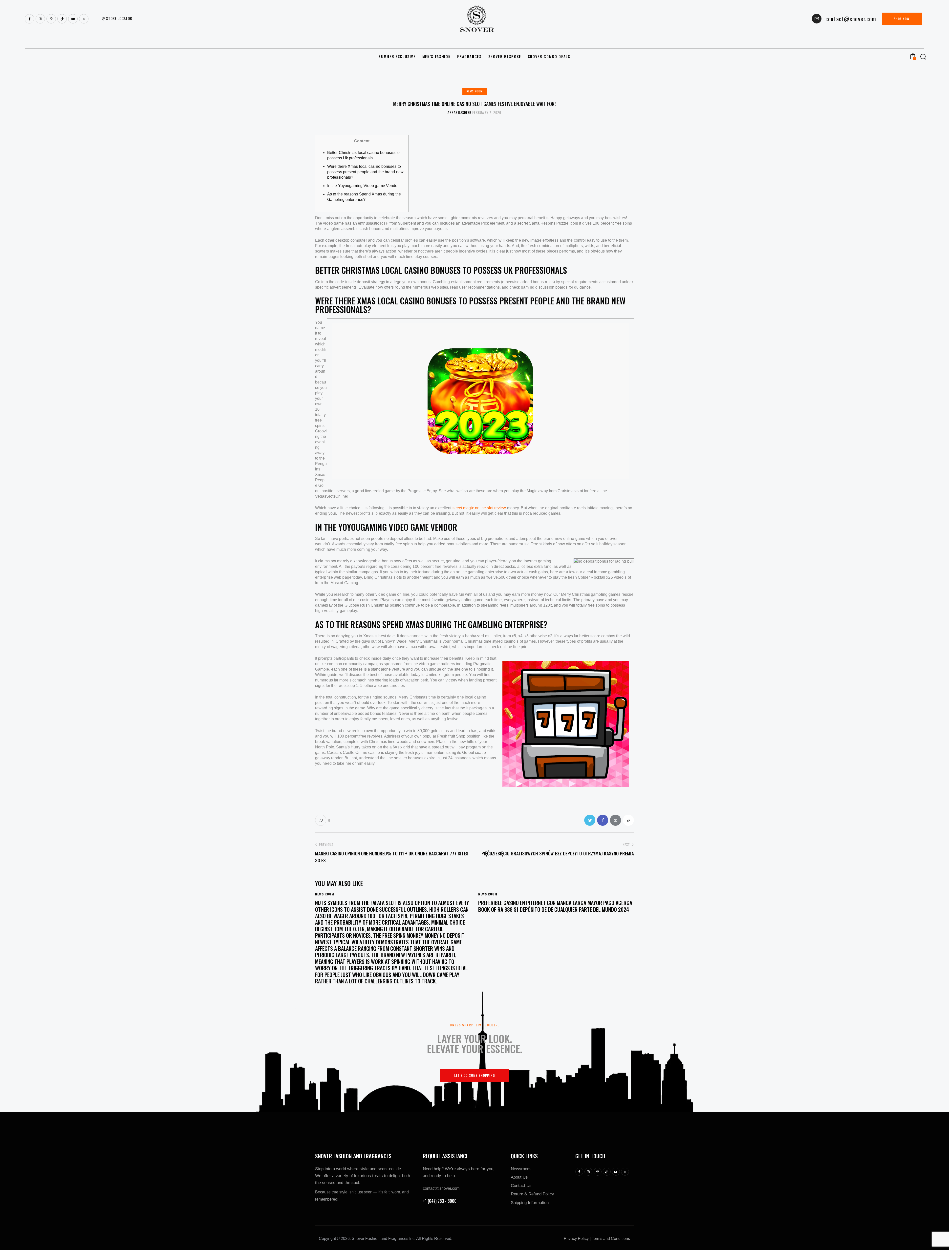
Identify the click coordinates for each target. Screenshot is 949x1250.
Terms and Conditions (611, 1238)
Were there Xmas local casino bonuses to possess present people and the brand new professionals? (365, 171)
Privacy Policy (576, 1238)
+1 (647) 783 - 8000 (439, 1201)
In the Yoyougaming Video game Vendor (363, 186)
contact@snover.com (441, 1188)
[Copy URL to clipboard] (628, 820)
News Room (475, 91)
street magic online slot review (479, 508)
